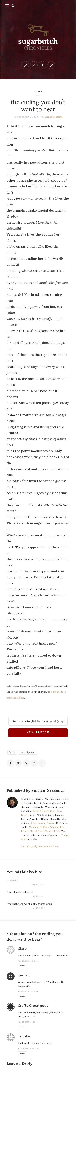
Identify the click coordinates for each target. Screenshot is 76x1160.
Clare (22, 949)
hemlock (12, 880)
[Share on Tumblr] (34, 763)
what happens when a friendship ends (29, 904)
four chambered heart (20, 892)
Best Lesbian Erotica (44, 823)
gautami (24, 975)
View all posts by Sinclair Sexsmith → (40, 846)
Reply (22, 966)
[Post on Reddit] (42, 763)
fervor (12, 752)
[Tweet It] (18, 763)
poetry (38, 91)
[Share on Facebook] (10, 763)
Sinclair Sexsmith (53, 116)
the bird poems (28, 752)
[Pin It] (26, 763)
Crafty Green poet (33, 1006)
